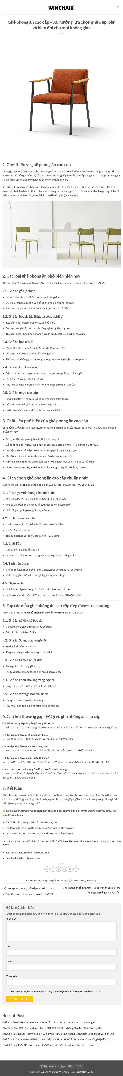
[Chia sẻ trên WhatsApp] (47, 869)
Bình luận (11, 918)
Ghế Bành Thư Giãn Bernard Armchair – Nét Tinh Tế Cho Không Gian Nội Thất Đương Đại (52, 1028)
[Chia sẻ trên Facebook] (52, 869)
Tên (8, 946)
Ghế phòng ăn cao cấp (86, 880)
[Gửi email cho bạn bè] (64, 869)
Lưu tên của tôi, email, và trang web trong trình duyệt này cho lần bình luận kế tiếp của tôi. (56, 991)
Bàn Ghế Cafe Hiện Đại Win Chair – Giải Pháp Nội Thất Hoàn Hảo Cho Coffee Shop (48, 1044)
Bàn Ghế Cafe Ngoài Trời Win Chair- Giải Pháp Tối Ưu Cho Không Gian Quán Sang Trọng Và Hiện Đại (58, 1033)
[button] (4, 7)
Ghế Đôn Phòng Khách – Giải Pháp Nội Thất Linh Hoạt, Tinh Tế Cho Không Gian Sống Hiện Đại (54, 1039)
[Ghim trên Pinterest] (70, 869)
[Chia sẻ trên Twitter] (58, 869)
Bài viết (56, 880)
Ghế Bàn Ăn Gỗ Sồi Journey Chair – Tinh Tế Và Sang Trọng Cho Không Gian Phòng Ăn (49, 1022)
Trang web (11, 976)
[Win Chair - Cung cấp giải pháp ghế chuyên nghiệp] (61, 7)
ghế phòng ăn (36, 612)
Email (9, 961)
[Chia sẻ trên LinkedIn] (76, 869)
